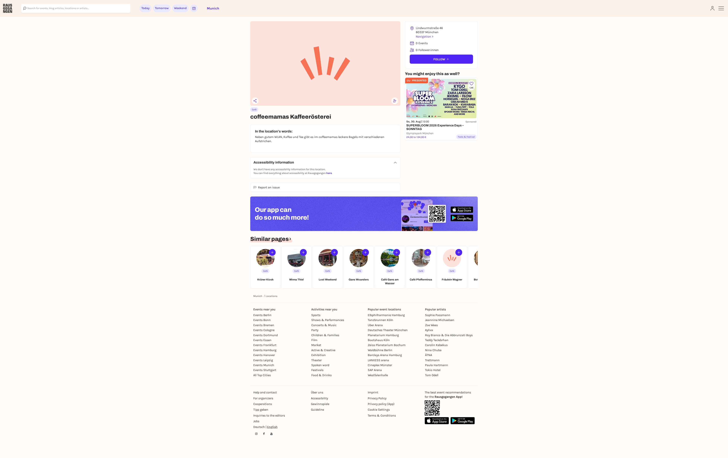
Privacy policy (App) (381, 404)
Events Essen (262, 340)
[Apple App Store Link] (437, 420)
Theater (316, 360)
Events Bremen (263, 325)
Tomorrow (162, 8)
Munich (257, 296)
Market (316, 345)
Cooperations (262, 404)
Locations (271, 296)
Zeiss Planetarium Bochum (387, 345)
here (329, 173)
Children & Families (325, 335)
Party (314, 330)
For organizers (263, 398)
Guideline (317, 409)
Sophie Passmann (437, 315)
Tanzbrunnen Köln (380, 320)
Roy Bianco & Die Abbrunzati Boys (449, 335)
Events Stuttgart (264, 370)
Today (145, 8)
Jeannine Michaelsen (439, 320)
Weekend (180, 8)
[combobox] (75, 8)
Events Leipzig (263, 360)
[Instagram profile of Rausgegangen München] (256, 434)
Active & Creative (323, 350)
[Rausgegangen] (7, 8)
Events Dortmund (265, 335)
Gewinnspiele (320, 404)
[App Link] (432, 408)
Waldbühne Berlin (380, 350)
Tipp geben (260, 409)
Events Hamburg (264, 350)
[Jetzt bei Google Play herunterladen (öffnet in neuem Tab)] (461, 218)
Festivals (317, 370)
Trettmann (432, 360)
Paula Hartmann (436, 365)
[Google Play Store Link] (462, 420)
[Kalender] (194, 8)
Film (314, 340)
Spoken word (320, 365)
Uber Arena (375, 325)
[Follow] (272, 252)
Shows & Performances (327, 320)
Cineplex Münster (380, 365)
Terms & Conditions (382, 415)
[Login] (712, 8)
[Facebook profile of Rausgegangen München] (264, 434)
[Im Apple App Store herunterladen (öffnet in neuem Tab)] (461, 209)
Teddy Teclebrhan (436, 340)
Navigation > (424, 36)
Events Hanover (264, 355)
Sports (315, 315)
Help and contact (265, 392)
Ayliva (429, 330)
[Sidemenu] (721, 8)
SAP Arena (375, 370)
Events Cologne (264, 330)
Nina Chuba (433, 350)
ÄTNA (428, 355)
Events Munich (263, 365)
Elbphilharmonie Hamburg (386, 315)
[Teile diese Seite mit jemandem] (255, 100)
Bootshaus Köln (379, 340)
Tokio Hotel (432, 370)
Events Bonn (262, 320)
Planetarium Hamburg (383, 335)
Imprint (373, 392)
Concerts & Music (324, 325)
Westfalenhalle (378, 375)
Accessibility (319, 398)
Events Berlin (262, 315)
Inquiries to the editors (269, 415)
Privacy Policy (377, 398)
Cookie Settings (379, 409)
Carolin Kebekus (436, 345)
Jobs (256, 421)
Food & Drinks (321, 375)
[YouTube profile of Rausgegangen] (271, 434)
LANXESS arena (378, 360)
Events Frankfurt (264, 345)
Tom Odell (431, 375)
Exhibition (318, 355)
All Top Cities (262, 375)
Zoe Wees (431, 325)
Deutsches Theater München (388, 330)
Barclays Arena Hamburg (385, 355)
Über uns (317, 392)
